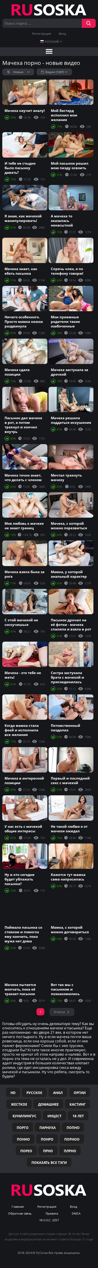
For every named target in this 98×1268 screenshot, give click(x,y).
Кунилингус (24, 1116)
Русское (34, 1092)
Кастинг (77, 1104)
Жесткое (19, 1104)
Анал (58, 1092)
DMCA (76, 1213)
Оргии (80, 1092)
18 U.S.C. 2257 (49, 1220)
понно (23, 1139)
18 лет (78, 1116)
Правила (52, 1213)
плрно (70, 1151)
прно (48, 1151)
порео (26, 1151)
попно (73, 1127)
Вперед (59, 1012)
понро (47, 1139)
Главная (18, 1207)
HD (12, 1092)
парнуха (47, 1127)
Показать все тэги (49, 1162)
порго (22, 1127)
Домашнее (48, 1104)
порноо (72, 1139)
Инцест (54, 1116)
